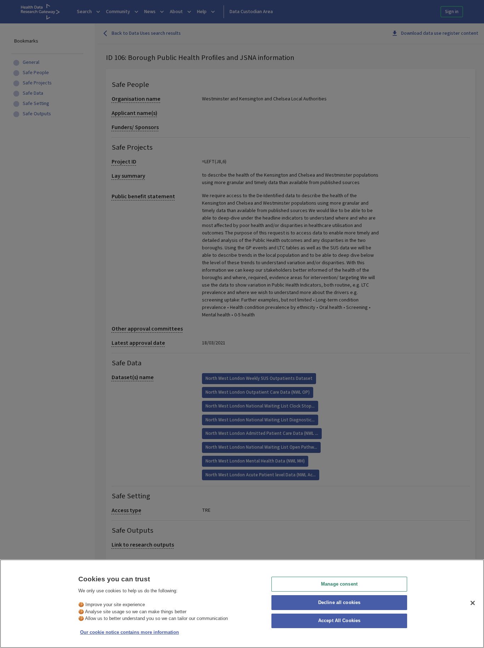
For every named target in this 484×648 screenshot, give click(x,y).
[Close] (472, 603)
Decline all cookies (339, 602)
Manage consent (339, 584)
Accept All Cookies (339, 621)
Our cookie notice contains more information (129, 632)
